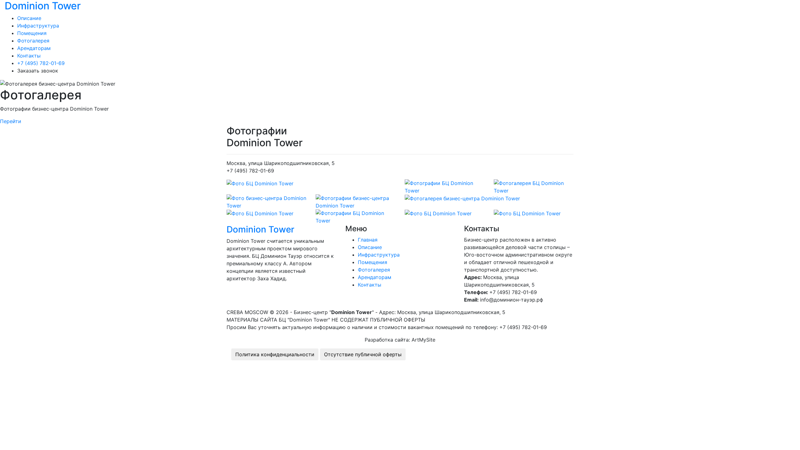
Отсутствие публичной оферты (363, 354)
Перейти (10, 121)
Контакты (29, 55)
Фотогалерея (33, 41)
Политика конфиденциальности (274, 354)
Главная (368, 240)
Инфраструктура (38, 25)
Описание (29, 18)
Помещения (32, 33)
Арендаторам (34, 48)
